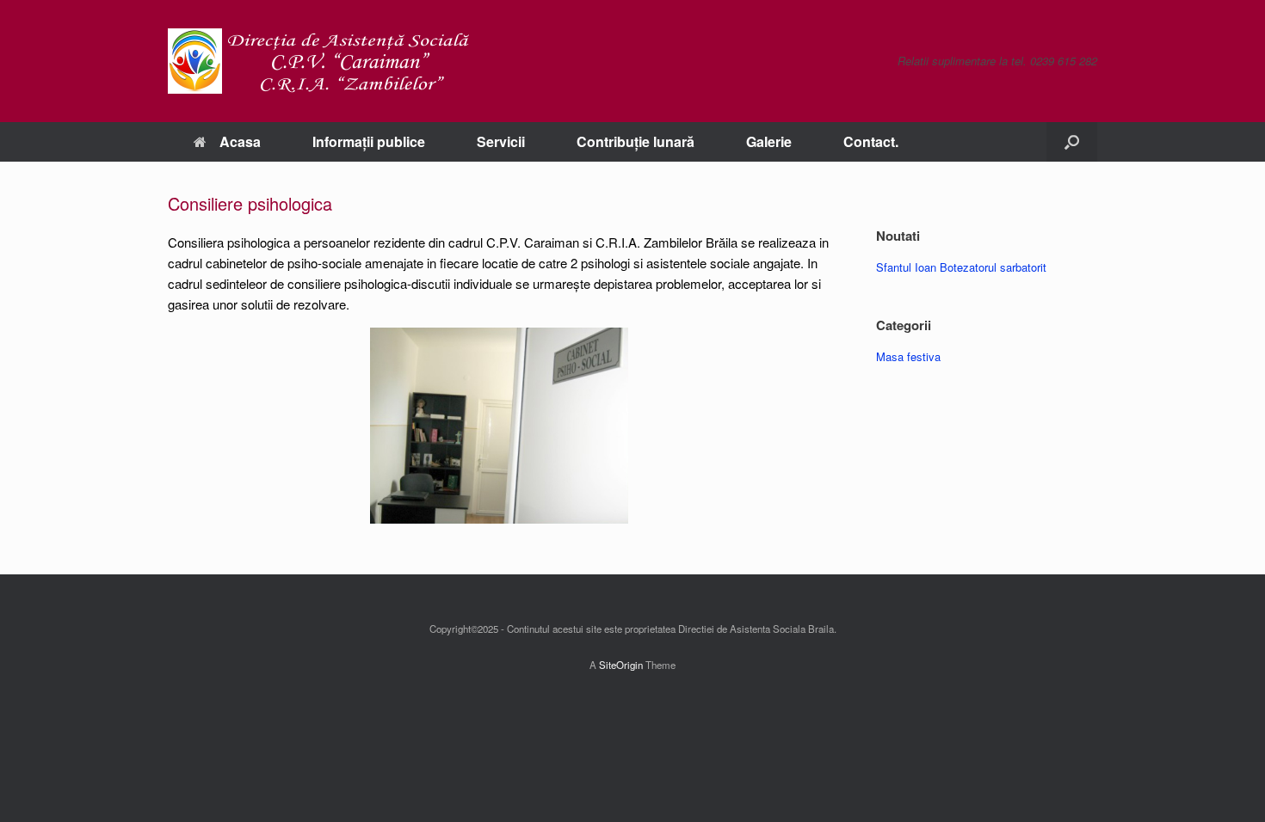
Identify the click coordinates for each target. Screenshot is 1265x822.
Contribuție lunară (635, 141)
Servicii (501, 141)
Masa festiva (908, 356)
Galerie (769, 141)
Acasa (240, 141)
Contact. (870, 141)
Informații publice (368, 141)
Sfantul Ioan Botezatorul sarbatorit (961, 267)
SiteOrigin (621, 665)
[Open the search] (1071, 142)
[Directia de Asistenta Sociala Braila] (318, 61)
